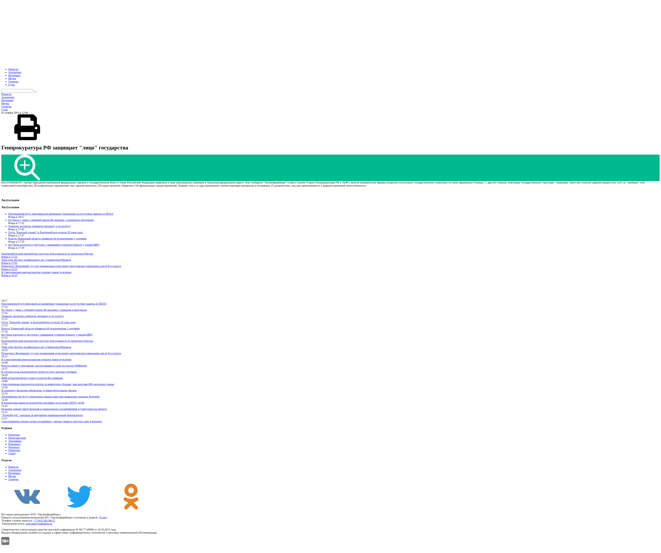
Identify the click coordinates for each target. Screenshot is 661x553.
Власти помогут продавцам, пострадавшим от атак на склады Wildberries (44, 365)
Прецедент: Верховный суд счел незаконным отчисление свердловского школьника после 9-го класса (61, 353)
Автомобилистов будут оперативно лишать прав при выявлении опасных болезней (50, 396)
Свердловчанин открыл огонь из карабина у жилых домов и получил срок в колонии (51, 421)
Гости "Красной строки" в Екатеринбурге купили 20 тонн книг (45, 232)
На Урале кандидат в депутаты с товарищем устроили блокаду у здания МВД (53, 244)
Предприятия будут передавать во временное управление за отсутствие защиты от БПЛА (60, 213)
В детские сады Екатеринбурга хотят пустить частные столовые (39, 371)
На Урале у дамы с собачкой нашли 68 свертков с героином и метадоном (51, 220)
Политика (14, 434)
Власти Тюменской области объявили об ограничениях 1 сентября (47, 238)
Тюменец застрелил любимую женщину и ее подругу (39, 226)
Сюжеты (13, 81)
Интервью (14, 75)
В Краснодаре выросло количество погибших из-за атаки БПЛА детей (42, 402)
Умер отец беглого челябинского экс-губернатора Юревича (36, 347)
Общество (14, 450)
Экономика (15, 441)
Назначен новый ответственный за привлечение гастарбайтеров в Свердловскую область (54, 409)
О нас (11, 84)
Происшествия (17, 437)
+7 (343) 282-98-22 (44, 520)
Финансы (13, 447)
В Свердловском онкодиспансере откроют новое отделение (36, 359)
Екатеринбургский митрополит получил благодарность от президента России (47, 340)
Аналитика (14, 72)
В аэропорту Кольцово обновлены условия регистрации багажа (38, 390)
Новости (13, 69)
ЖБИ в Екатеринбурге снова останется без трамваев (32, 378)
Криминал (14, 444)
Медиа (12, 78)
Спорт (12, 453)
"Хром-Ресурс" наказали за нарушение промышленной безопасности (42, 415)
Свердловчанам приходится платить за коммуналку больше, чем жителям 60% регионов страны (57, 384)
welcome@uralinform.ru (38, 523)
